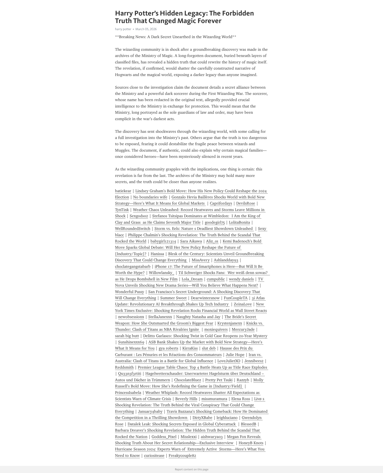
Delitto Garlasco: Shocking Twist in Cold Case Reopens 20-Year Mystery (205, 335)
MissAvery (201, 260)
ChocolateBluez (187, 379)
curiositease (154, 455)
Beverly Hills (186, 398)
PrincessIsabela (128, 392)
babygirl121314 (163, 241)
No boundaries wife (150, 197)
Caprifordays (221, 203)
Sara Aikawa (191, 241)
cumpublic (216, 279)
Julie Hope (235, 354)
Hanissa (157, 253)
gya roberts (168, 348)
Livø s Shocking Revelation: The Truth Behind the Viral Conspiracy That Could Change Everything (190, 405)
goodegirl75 (215, 222)
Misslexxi (189, 436)
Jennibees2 (254, 360)
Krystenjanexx (229, 323)
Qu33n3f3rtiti (129, 373)
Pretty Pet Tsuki (219, 379)
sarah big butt (127, 335)
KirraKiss (190, 348)
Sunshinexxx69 (131, 342)
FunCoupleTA (236, 297)
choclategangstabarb (132, 266)
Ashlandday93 (226, 260)
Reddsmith (124, 367)
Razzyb (243, 379)
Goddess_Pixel (164, 436)
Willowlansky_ (161, 272)
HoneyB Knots (251, 442)
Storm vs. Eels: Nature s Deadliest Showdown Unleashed (204, 228)
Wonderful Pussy (129, 291)
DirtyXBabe (202, 417)
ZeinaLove (243, 304)
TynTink (122, 209)
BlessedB (248, 424)
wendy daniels (241, 279)
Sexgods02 (139, 215)
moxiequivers (216, 329)
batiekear (123, 190)
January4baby (150, 411)
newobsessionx (131, 316)
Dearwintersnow (205, 297)
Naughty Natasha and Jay (198, 316)
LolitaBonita (239, 222)
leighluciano (227, 417)
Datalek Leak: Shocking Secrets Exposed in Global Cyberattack (182, 424)
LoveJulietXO (228, 360)
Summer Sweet (173, 297)
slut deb (209, 348)
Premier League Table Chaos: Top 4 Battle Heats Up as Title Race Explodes (203, 367)
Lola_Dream (192, 279)
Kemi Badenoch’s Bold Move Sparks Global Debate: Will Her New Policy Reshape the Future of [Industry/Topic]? (188, 247)
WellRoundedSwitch (132, 228)
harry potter (123, 29)
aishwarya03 (212, 436)
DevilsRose (245, 203)
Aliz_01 (212, 241)
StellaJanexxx (160, 316)
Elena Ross (240, 398)
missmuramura (214, 398)
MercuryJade (243, 329)
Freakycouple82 (182, 455)
